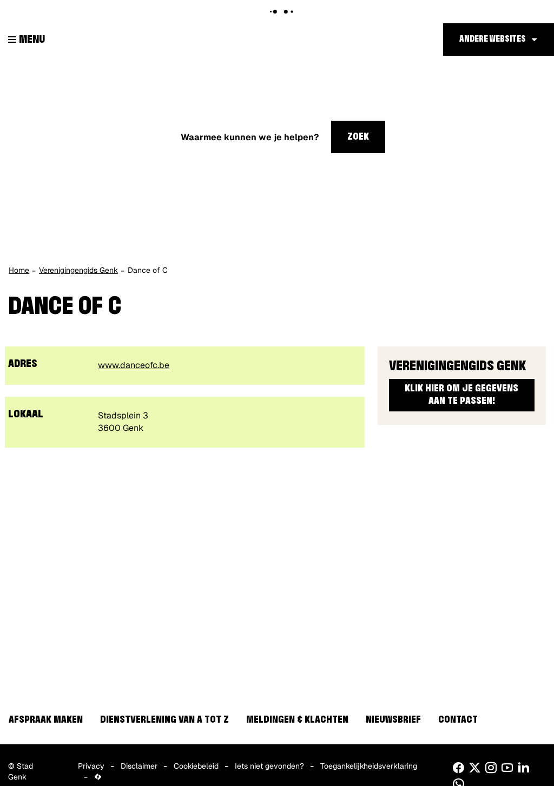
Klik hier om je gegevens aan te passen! (461, 394)
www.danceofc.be (133, 365)
